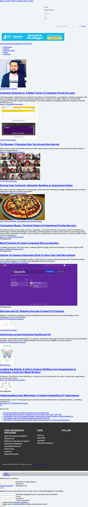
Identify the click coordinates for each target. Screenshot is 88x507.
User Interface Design (8, 140)
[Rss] (80, 436)
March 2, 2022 (5, 152)
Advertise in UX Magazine (13, 444)
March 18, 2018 (5, 380)
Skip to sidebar (17, 1)
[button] (12, 104)
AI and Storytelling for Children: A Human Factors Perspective (26, 413)
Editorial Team (9, 438)
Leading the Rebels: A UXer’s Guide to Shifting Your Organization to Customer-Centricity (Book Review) (38, 371)
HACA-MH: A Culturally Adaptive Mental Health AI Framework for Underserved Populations (36, 420)
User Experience (49, 8)
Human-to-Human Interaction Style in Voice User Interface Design (37, 255)
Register (6, 475)
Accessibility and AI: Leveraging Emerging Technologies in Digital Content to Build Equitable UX (38, 416)
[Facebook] (64, 436)
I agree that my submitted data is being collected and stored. (24, 504)
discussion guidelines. (20, 502)
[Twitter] (69, 436)
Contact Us (8, 451)
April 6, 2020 (4, 249)
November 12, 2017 (7, 403)
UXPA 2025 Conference (45, 443)
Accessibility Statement (12, 446)
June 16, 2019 (5, 319)
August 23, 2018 (6, 342)
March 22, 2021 (5, 237)
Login (5, 473)
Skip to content (5, 1)
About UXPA (41, 438)
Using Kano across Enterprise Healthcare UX (25, 334)
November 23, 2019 (7, 263)
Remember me (21, 486)
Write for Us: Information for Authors (16, 441)
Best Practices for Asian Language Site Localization (29, 243)
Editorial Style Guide (11, 454)
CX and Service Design (8, 89)
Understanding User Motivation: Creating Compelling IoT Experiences (39, 395)
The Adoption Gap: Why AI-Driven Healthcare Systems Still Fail (26, 418)
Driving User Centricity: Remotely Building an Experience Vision (36, 185)
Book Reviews (5, 365)
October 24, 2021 (6, 193)
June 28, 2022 (5, 104)
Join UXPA (40, 440)
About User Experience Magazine (15, 436)
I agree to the (15, 502)
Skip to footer (28, 1)
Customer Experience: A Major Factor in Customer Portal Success (37, 93)
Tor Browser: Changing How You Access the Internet (29, 144)
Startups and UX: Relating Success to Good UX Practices (32, 311)
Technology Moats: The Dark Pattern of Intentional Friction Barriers (38, 225)
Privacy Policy (9, 449)
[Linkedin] (75, 436)
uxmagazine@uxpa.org (39, 464)
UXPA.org (40, 435)
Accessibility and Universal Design (29, 221)
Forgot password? (6, 486)
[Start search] (73, 26)
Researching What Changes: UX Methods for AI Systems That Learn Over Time (32, 414)
